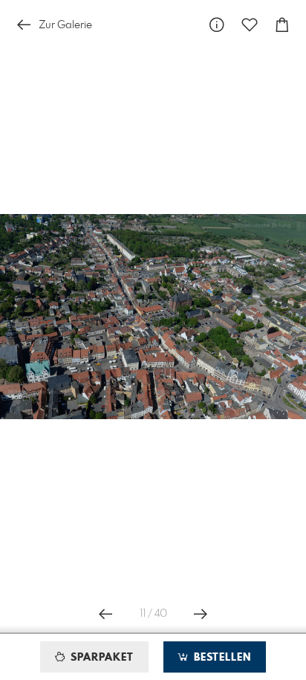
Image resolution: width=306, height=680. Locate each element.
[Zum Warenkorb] (282, 25)
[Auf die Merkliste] (249, 25)
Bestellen (220, 658)
